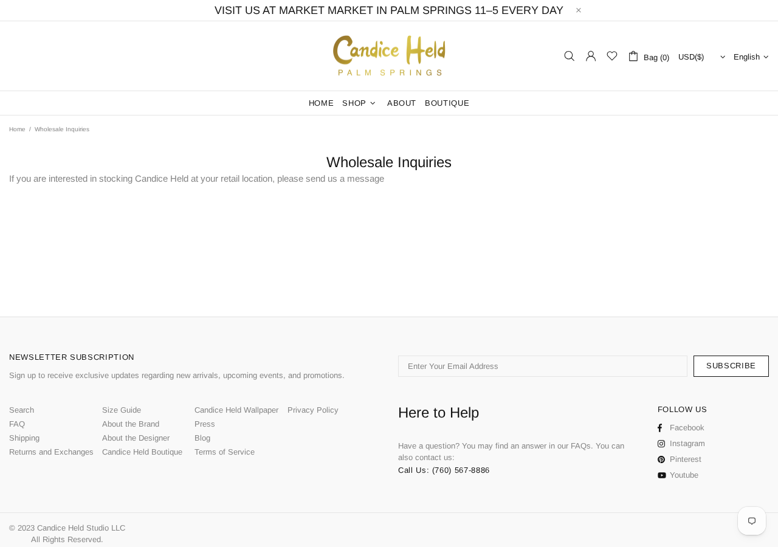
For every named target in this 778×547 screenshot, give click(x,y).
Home (17, 129)
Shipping (24, 437)
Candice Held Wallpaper (236, 410)
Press (204, 423)
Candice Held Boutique (142, 451)
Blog (202, 437)
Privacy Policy (313, 410)
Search (21, 410)
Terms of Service (224, 451)
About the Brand (130, 423)
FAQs (581, 445)
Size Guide (121, 410)
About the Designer (136, 437)
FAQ (17, 423)
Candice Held (389, 56)
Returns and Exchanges (51, 451)
